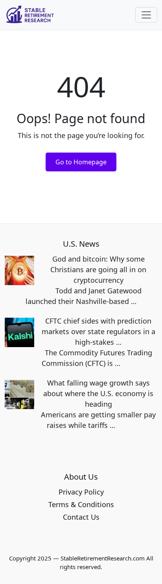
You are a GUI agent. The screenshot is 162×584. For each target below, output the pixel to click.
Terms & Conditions (81, 504)
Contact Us (81, 517)
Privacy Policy (81, 492)
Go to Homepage (81, 162)
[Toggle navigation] (146, 15)
